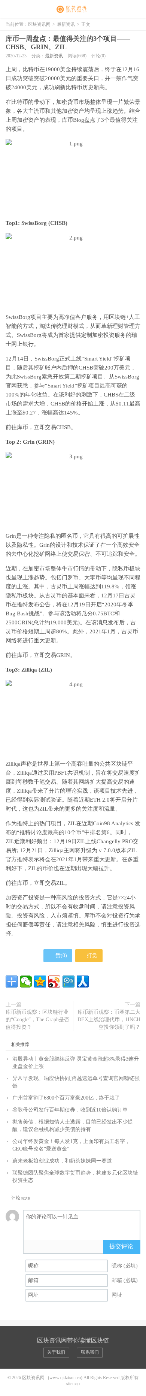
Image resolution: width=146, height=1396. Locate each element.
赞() (61, 955)
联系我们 (90, 1352)
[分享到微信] (26, 982)
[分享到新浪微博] (54, 982)
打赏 (91, 955)
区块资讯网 (73, 9)
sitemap (73, 1383)
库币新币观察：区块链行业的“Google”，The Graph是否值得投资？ (37, 1019)
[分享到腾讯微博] (68, 982)
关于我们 (56, 1352)
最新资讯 (66, 24)
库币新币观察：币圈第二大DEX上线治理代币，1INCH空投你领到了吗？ (108, 1019)
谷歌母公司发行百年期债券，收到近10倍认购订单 (70, 1110)
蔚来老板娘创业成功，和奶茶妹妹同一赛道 (62, 1161)
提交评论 (121, 1246)
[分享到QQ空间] (40, 982)
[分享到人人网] (83, 982)
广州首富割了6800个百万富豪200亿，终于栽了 (66, 1098)
